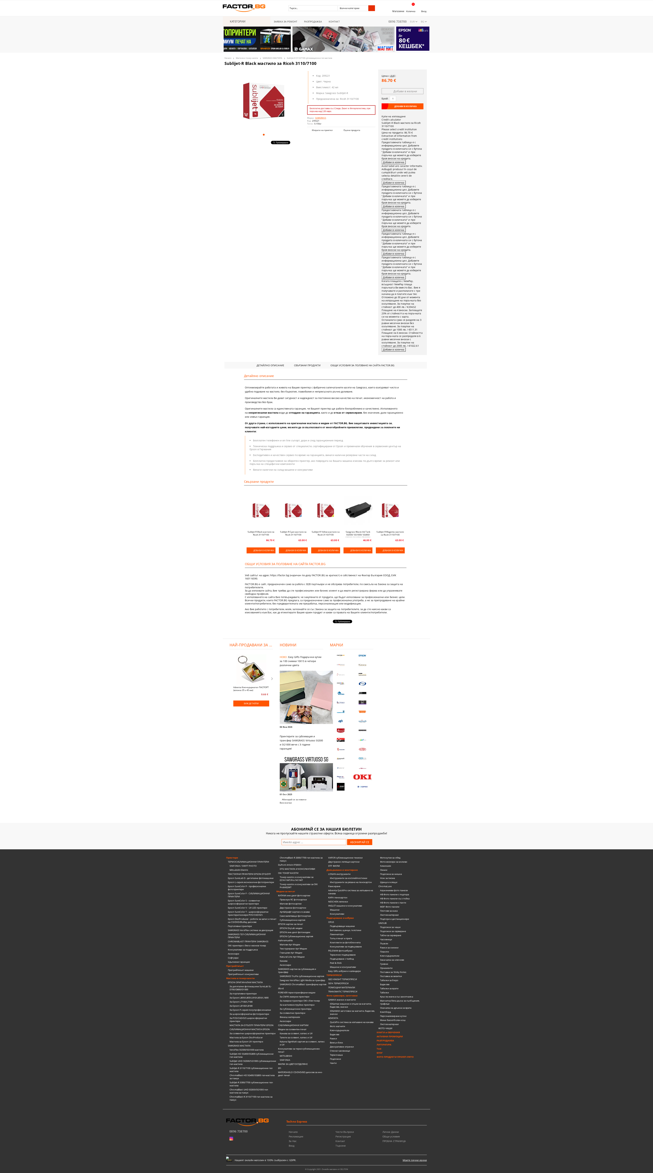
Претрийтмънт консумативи (243, 974)
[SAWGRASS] (341, 665)
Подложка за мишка (391, 874)
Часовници (386, 939)
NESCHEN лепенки (338, 901)
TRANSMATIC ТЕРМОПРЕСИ (342, 991)
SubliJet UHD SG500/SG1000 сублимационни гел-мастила (253, 1062)
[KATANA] (362, 665)
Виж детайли (251, 703)
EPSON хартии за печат (290, 924)
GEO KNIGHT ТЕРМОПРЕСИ (342, 979)
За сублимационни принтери (295, 1008)
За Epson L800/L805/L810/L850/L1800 (249, 997)
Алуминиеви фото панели (394, 890)
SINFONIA (285, 1059)
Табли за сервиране (390, 935)
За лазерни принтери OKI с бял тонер (300, 1000)
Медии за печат (285, 891)
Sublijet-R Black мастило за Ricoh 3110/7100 (261, 533)
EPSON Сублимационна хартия (296, 936)
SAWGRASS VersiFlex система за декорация (250, 930)
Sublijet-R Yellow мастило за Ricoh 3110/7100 (325, 533)
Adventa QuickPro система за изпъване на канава (350, 892)
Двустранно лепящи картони (343, 861)
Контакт (340, 1141)
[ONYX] (341, 768)
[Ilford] (362, 674)
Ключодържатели (339, 1030)
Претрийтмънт (235, 965)
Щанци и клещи (388, 882)
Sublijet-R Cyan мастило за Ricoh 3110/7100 (293, 533)
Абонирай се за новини (294, 799)
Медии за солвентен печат (292, 1029)
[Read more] (301, 698)
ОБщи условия (391, 1136)
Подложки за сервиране (393, 931)
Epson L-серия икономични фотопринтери (251, 882)
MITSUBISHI (286, 1055)
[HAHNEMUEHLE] (341, 674)
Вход (423, 11)
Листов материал (389, 914)
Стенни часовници (340, 1050)
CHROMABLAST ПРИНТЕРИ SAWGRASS (248, 941)
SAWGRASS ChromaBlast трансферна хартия (303, 984)
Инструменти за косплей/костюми (348, 878)
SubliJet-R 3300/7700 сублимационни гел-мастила (251, 1084)
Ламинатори (337, 934)
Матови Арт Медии (290, 944)
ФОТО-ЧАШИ (385, 1028)
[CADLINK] (362, 758)
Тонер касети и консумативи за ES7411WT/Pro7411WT (296, 879)
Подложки (335, 1058)
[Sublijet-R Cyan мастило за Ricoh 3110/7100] (293, 510)
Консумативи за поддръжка (243, 949)
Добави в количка (263, 550)
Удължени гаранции (239, 961)
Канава (283, 960)
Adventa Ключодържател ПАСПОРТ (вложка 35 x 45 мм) (251, 688)
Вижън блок (336, 1042)
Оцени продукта (352, 130)
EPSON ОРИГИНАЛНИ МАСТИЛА (245, 982)
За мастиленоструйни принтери (297, 1004)
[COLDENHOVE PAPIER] (341, 712)
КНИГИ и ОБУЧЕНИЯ (388, 1032)
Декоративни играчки (342, 1046)
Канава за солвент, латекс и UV (296, 1033)
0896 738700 (397, 21)
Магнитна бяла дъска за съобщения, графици (400, 1002)
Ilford (281, 988)
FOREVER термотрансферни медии (296, 992)
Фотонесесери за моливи (393, 861)
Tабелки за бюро (389, 980)
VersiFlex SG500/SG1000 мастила (247, 1049)
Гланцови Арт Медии (291, 952)
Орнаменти (386, 968)
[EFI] (341, 721)
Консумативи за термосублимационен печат (299, 1050)
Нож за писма (387, 878)
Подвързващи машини (342, 926)
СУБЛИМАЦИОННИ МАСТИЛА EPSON (250, 1029)
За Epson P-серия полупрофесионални (250, 1009)
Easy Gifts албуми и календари (344, 971)
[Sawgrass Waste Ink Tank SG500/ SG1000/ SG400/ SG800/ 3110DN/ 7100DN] (358, 510)
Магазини (398, 11)
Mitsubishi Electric (239, 869)
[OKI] (362, 777)
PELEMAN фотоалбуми (340, 950)
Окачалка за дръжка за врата (396, 1007)
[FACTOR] (341, 655)
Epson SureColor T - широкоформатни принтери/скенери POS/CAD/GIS (248, 913)
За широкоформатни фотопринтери (249, 1013)
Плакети (384, 951)
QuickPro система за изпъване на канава (351, 1022)
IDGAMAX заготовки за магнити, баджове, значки (352, 1012)
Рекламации (296, 1136)
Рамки (333, 1038)
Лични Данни (390, 1131)
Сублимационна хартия (292, 920)
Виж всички (286, 802)
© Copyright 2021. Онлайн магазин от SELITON (326, 1169)
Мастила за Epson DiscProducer (246, 1037)
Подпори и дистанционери (394, 918)
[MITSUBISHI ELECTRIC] (341, 787)
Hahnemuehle (285, 940)
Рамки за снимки (389, 947)
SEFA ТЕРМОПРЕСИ (338, 983)
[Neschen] (341, 693)
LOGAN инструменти (339, 874)
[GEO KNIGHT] (362, 740)
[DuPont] (362, 749)
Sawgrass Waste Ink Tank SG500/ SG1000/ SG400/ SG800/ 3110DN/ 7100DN (358, 533)
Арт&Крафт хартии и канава (295, 911)
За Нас (293, 1141)
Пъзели (384, 943)
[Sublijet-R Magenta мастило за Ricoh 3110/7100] (390, 510)
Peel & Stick (336, 962)
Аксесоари (233, 953)
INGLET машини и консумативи (345, 905)
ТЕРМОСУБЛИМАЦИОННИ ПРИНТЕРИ (248, 861)
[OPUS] (341, 740)
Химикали (385, 865)
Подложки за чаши (390, 927)
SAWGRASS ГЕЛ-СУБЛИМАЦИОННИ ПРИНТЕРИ (247, 936)
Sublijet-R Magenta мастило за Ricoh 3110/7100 (390, 533)
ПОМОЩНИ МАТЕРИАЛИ (341, 987)
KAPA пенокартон (337, 897)
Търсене (341, 1145)
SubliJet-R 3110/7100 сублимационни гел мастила (309, 58)
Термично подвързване (343, 954)
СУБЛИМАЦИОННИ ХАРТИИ (293, 1025)
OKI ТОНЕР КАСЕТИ (288, 873)
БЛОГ (380, 1052)
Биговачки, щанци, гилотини (345, 930)
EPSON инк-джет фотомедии (295, 932)
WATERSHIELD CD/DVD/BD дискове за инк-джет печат (300, 1074)
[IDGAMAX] (362, 787)
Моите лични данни (415, 1160)
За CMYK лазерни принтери (294, 996)
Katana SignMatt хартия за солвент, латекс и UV (302, 1043)
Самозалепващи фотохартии (295, 915)
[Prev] (229, 41)
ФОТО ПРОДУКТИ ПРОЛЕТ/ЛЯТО (395, 1056)
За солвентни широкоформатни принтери (252, 1033)
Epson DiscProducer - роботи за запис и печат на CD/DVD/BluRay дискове (252, 920)
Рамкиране (334, 886)
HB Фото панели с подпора (394, 894)
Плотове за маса (389, 910)
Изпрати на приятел (322, 130)
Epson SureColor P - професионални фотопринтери (247, 888)
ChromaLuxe (385, 886)
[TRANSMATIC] (341, 749)
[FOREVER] (341, 684)
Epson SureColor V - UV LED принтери (247, 907)
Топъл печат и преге (341, 938)
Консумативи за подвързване (346, 946)
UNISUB (382, 923)
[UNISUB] (362, 721)
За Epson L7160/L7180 (241, 1001)
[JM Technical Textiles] (362, 693)
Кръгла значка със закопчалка (396, 996)
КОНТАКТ (334, 21)
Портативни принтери (240, 926)
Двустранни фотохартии (293, 907)
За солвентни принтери (292, 1012)
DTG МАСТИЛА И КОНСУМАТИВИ (297, 868)
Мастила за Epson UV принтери (246, 1041)
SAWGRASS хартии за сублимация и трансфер (297, 970)
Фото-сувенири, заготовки (341, 995)
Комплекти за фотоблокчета (345, 942)
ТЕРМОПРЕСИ (334, 975)
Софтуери (233, 957)
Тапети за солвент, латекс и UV (296, 1037)
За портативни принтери (243, 993)
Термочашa (336, 1054)
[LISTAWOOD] (362, 730)
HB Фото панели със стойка (394, 898)
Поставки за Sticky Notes (393, 972)
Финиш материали (290, 1017)
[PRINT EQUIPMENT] (341, 777)
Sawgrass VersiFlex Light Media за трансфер (302, 980)
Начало (227, 58)
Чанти (333, 1063)
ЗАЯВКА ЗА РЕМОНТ (285, 21)
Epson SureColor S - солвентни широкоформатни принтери (244, 902)
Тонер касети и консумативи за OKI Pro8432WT (299, 886)
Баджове (334, 1034)
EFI (279, 1068)
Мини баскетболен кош (393, 1020)
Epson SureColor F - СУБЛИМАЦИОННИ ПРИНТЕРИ (249, 895)
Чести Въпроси (345, 1131)
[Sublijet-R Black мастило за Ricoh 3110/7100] (263, 100)
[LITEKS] (341, 702)
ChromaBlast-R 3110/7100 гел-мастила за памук (251, 1098)
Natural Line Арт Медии (292, 956)
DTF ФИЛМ (334, 865)
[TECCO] (362, 712)
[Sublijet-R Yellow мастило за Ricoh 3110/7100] (325, 510)
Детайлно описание (270, 365)
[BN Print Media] (362, 702)
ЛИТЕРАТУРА (384, 1044)
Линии (383, 869)
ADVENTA (333, 1018)
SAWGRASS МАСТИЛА (272, 58)
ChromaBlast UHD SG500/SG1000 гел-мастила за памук (249, 1091)
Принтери (232, 857)
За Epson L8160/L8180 (241, 1005)
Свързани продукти (307, 365)
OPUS (331, 922)
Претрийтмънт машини (241, 970)
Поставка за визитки (391, 976)
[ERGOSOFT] (341, 758)
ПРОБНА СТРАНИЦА (394, 1141)
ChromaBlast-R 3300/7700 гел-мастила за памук (301, 859)
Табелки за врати (389, 988)
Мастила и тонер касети (247, 58)
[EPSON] (362, 655)
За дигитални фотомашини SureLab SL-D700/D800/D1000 (251, 988)
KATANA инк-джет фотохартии (294, 895)
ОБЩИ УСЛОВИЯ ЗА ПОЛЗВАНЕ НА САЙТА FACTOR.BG (362, 365)
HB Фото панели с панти (393, 902)
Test (379, 1048)
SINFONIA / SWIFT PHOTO (243, 865)
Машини (334, 909)
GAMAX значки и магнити (342, 999)
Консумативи (337, 913)
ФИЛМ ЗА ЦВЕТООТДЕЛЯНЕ (293, 1064)
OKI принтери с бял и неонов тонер (247, 945)
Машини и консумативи (343, 967)
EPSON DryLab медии (291, 928)
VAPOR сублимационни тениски (345, 857)
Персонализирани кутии (393, 1016)
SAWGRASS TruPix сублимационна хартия (302, 976)
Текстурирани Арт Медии (293, 948)
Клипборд (385, 1011)
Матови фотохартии (291, 903)
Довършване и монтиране (342, 869)
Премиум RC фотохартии (293, 899)
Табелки (384, 992)
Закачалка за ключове (392, 959)
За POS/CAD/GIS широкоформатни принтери (248, 1020)
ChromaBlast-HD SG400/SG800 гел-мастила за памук (252, 1077)
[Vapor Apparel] (362, 684)
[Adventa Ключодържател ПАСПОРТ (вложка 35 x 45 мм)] (251, 669)
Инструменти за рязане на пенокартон (351, 882)
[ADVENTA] (341, 730)
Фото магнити (337, 1026)
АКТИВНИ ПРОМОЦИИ (390, 1036)
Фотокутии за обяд (390, 857)
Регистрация (343, 1136)
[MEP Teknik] (362, 768)
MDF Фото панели (389, 906)
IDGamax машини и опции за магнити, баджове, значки (350, 1005)
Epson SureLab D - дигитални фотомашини (250, 878)
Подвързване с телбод (342, 958)
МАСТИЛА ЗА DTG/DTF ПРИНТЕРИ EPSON (251, 1025)
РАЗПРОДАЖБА (313, 21)
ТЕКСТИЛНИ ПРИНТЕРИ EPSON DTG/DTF (249, 874)
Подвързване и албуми (340, 917)
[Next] (424, 41)
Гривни (384, 963)
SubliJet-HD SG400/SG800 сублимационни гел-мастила (251, 1055)
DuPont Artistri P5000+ (290, 864)
